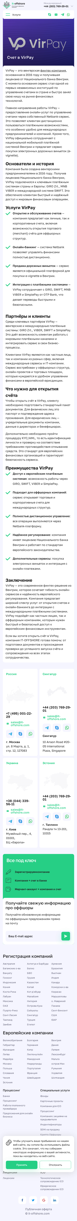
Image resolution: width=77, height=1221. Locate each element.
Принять (21, 1164)
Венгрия (56, 1040)
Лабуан (7, 996)
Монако (7, 1063)
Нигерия (32, 1001)
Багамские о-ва (11, 968)
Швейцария (33, 1077)
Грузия (31, 977)
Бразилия (56, 968)
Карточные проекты (51, 1101)
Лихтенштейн (35, 1054)
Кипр (30, 1049)
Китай (30, 987)
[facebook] (22, 1200)
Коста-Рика (9, 991)
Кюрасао (56, 991)
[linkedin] (55, 1200)
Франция (32, 1073)
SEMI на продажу (50, 1129)
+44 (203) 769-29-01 (56, 6)
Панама (55, 1005)
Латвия (55, 1049)
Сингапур (32, 1015)
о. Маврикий (58, 1001)
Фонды (44, 1096)
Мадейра (8, 1059)
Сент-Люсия (10, 1015)
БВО (29, 973)
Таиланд (7, 1019)
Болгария (32, 1040)
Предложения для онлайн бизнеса (18, 1115)
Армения (56, 963)
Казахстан (33, 982)
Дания (54, 1045)
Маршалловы (58, 996)
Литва (6, 1054)
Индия (55, 977)
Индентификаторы (51, 1124)
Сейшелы (32, 1010)
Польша (7, 1068)
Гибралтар (9, 1045)
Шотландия (57, 1077)
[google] (44, 1200)
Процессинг (10, 1100)
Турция (31, 1019)
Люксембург (58, 1054)
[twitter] (33, 1200)
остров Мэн (57, 1063)
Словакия (8, 1073)
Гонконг (7, 977)
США (54, 1015)
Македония (33, 1059)
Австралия (9, 963)
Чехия (6, 1077)
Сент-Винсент (59, 1010)
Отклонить (55, 1164)
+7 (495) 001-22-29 (19, 715)
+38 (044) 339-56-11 (17, 802)
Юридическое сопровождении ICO (52, 1187)
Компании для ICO (50, 1106)
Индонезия (9, 982)
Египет (31, 1024)
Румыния (56, 1068)
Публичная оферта (38, 1209)
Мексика (8, 1001)
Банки (6, 1096)
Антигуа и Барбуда (37, 963)
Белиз (30, 968)
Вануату (7, 973)
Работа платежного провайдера (14, 1107)
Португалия (33, 1068)
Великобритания (12, 1040)
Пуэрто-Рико (10, 1010)
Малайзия (32, 996)
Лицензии (8, 1178)
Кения (6, 987)
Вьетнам (56, 973)
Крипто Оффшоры (50, 1134)
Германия (32, 1045)
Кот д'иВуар (34, 991)
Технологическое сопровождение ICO (52, 1180)
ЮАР (54, 1019)
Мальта (55, 1059)
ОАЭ (5, 1005)
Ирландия (8, 1049)
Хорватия (56, 1073)
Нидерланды (34, 1063)
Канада (55, 982)
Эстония (7, 1082)
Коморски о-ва (59, 987)
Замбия (7, 1024)
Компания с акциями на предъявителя (53, 1118)
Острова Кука (34, 1005)
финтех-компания (53, 70)
